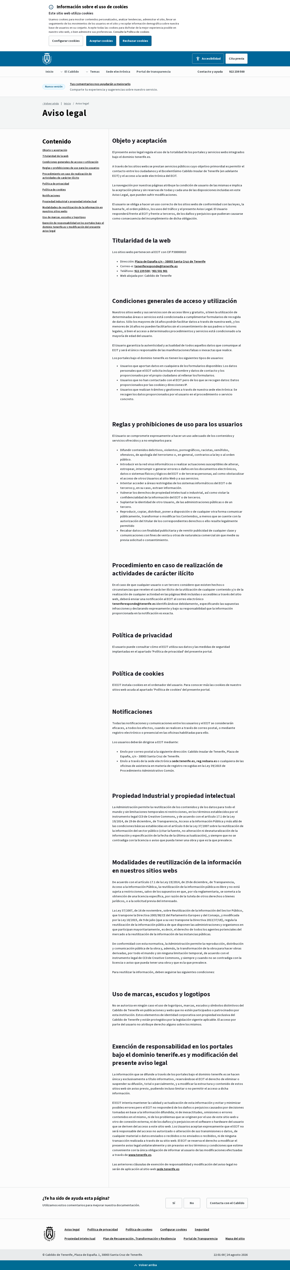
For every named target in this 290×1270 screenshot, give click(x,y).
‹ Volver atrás (50, 104)
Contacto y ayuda (210, 71)
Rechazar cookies (135, 41)
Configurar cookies (66, 41)
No (192, 1203)
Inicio (67, 104)
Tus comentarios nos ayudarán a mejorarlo (100, 84)
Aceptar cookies (101, 41)
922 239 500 (236, 71)
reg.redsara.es (206, 761)
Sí (173, 1203)
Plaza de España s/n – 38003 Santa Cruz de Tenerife (170, 261)
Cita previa (236, 58)
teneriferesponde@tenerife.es (133, 604)
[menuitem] (49, 71)
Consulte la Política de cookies (131, 32)
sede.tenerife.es (183, 761)
